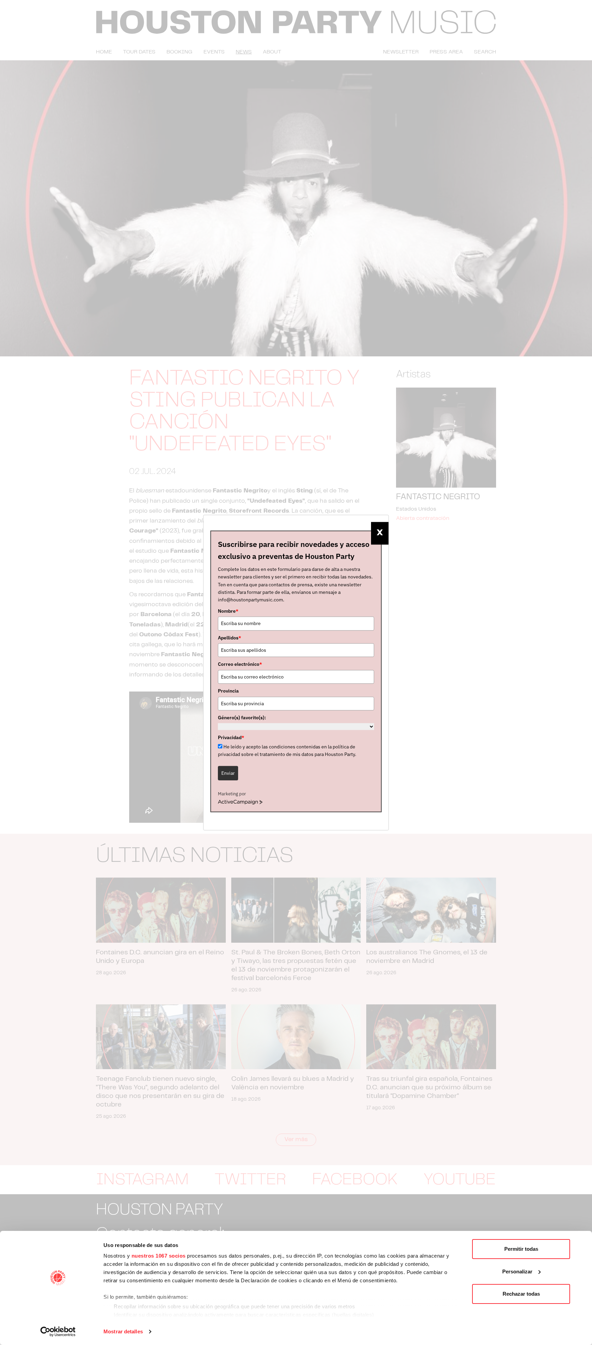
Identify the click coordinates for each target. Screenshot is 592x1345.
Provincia (228, 691)
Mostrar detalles (123, 1331)
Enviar (228, 773)
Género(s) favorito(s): (242, 717)
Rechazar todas (521, 1294)
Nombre (228, 611)
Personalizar (517, 1271)
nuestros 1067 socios (159, 1256)
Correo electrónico (240, 664)
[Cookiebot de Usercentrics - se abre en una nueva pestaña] (58, 1331)
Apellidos (229, 638)
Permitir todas (521, 1249)
